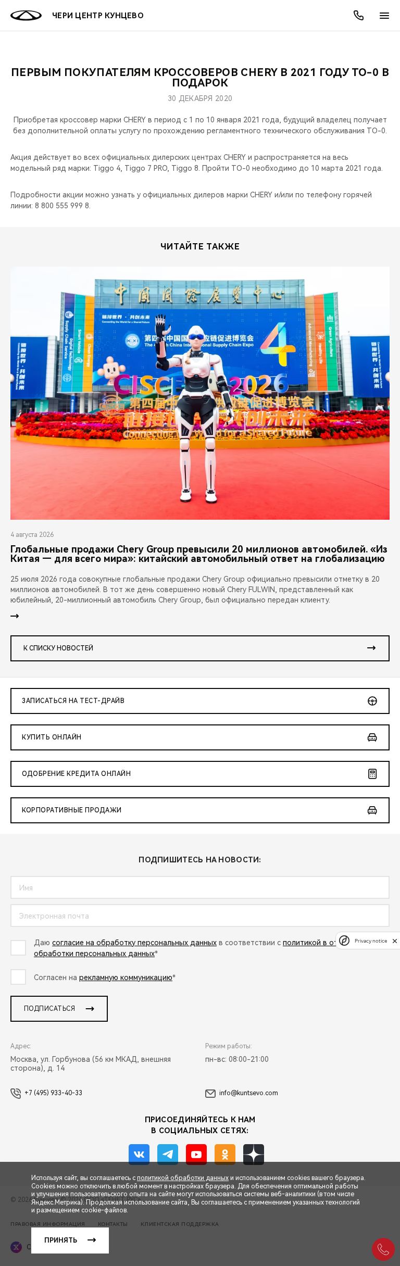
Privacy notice (371, 941)
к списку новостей (58, 648)
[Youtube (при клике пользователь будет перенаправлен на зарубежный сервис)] (196, 1154)
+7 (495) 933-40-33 (53, 1093)
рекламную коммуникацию (125, 977)
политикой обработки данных (183, 1178)
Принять (60, 1240)
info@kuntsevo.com (248, 1093)
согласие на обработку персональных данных (134, 942)
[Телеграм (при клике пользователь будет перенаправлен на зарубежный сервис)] (167, 1154)
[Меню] (384, 15)
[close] (395, 941)
